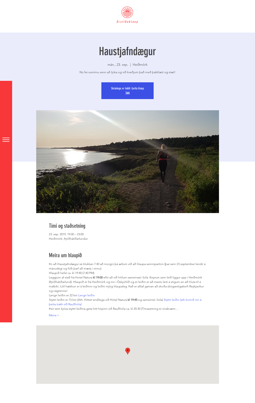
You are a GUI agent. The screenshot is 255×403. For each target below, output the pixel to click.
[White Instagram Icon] (5, 397)
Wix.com (126, 401)
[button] (6, 140)
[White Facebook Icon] (5, 390)
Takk (127, 93)
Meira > (54, 315)
